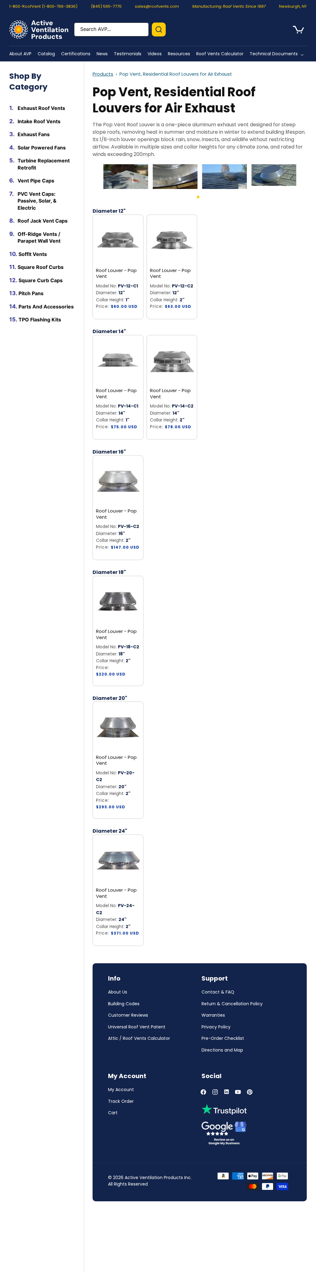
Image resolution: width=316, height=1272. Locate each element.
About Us (117, 992)
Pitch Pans (31, 293)
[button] (278, 53)
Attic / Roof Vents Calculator (139, 1038)
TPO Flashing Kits (40, 319)
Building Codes (123, 1003)
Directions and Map (222, 1050)
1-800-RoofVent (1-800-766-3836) (43, 6)
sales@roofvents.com (157, 6)
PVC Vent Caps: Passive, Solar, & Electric (37, 201)
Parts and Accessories (46, 306)
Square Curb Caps (41, 280)
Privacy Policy (216, 1027)
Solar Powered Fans (42, 147)
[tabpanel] (125, 176)
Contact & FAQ (218, 992)
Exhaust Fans (34, 134)
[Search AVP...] (159, 29)
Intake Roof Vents (39, 121)
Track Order (121, 1101)
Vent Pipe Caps (36, 181)
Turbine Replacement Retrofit (44, 164)
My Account (121, 1089)
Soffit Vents (33, 254)
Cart (113, 1112)
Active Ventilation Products (154, 1177)
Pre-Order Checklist (223, 1038)
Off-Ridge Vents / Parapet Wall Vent (39, 237)
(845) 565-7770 (106, 6)
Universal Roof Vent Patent (136, 1027)
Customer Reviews (128, 1015)
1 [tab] (206, 199)
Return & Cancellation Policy (232, 1003)
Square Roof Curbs (41, 267)
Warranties (213, 1015)
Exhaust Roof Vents (41, 108)
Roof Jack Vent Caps (43, 221)
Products (103, 74)
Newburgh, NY (293, 6)
